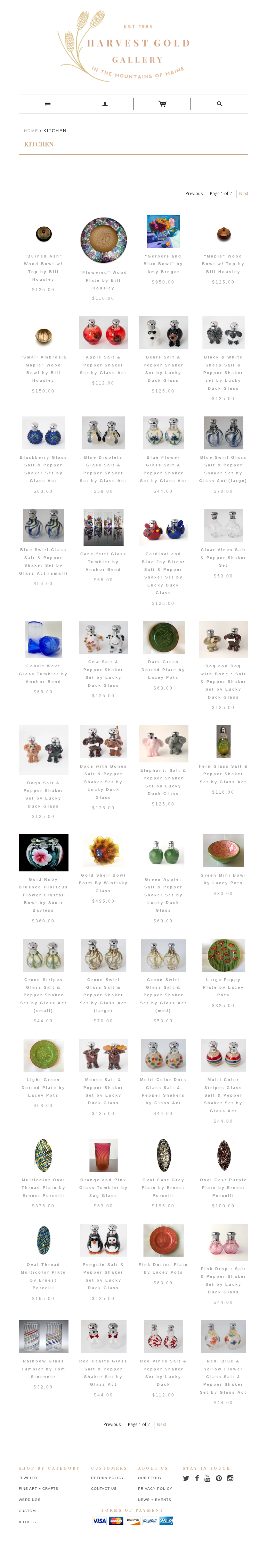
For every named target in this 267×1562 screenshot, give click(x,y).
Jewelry (28, 1478)
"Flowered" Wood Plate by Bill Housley (104, 280)
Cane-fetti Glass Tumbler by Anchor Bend (103, 562)
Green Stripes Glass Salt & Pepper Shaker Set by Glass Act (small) (43, 995)
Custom (27, 1511)
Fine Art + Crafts (38, 1489)
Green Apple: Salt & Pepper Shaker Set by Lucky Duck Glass (163, 895)
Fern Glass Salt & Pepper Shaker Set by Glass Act (223, 774)
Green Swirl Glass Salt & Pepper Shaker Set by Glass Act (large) (103, 995)
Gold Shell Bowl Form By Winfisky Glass (103, 883)
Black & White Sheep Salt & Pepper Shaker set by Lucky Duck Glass (223, 372)
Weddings (30, 1500)
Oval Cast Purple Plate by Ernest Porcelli (223, 1188)
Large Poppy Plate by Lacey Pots (223, 987)
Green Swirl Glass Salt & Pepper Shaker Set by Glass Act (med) (163, 995)
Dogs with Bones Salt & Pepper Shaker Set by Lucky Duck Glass (103, 782)
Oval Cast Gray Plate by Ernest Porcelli (163, 1188)
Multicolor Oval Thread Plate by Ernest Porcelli (44, 1188)
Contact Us (104, 1489)
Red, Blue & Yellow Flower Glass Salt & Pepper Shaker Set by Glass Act (223, 1376)
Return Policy (107, 1478)
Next (243, 193)
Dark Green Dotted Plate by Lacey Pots (163, 669)
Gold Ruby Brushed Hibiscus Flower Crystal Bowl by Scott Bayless (43, 895)
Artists (27, 1522)
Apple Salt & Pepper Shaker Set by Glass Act (103, 365)
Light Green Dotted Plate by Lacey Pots (43, 1087)
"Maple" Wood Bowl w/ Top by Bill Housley (223, 264)
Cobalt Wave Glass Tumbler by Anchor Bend (43, 674)
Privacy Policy (155, 1489)
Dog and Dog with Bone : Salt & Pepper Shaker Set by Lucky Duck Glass (223, 681)
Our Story (150, 1478)
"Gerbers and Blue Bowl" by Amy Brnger (163, 264)
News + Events (154, 1500)
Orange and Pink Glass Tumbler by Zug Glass (103, 1188)
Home (31, 131)
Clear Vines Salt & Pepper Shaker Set (223, 557)
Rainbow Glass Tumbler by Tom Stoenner (44, 1369)
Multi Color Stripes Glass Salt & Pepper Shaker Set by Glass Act (223, 1095)
